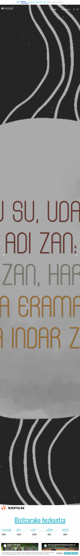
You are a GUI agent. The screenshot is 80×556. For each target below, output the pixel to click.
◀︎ (4, 255)
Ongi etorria (65, 9)
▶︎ (77, 255)
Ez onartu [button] (75, 553)
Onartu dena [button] (68, 553)
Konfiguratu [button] (59, 553)
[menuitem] (53, 9)
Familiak (53, 9)
